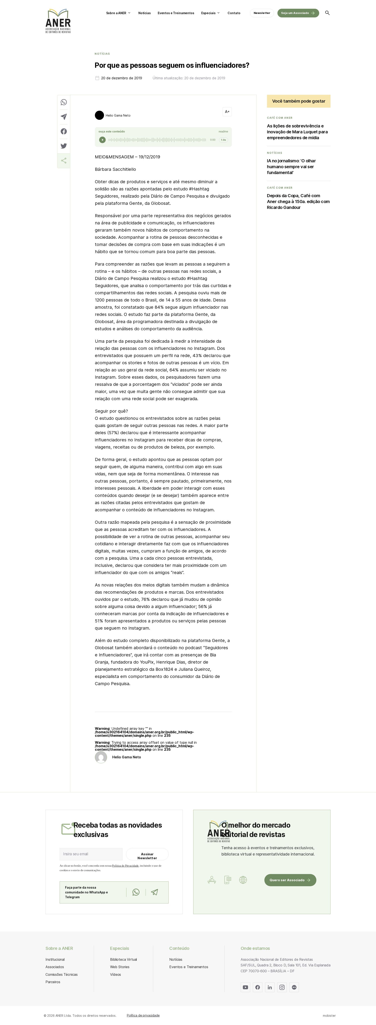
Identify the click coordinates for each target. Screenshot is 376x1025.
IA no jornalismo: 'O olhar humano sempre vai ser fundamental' (291, 166)
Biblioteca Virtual (123, 959)
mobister (329, 1015)
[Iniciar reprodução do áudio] (102, 140)
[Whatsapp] (136, 892)
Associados (54, 967)
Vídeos (115, 974)
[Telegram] (154, 892)
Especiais (208, 13)
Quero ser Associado (287, 880)
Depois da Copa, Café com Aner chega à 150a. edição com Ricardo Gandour (298, 201)
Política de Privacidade (125, 865)
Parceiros (52, 982)
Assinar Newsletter (147, 856)
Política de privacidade (143, 1015)
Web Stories (119, 967)
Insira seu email (75, 854)
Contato (234, 13)
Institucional (55, 959)
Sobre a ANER (116, 13)
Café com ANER (279, 117)
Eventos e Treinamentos (176, 13)
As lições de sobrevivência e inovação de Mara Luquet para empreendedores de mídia (297, 131)
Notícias (144, 13)
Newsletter (262, 13)
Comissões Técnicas (61, 974)
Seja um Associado (295, 13)
